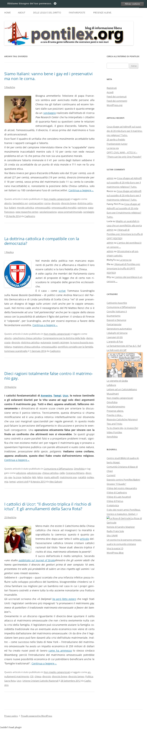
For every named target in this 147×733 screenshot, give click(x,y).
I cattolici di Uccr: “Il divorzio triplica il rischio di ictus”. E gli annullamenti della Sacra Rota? (47, 506)
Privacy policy (11, 715)
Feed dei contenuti (117, 96)
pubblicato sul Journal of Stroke (37, 560)
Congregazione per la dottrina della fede (64, 338)
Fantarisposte (77, 12)
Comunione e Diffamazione (58, 468)
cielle (62, 473)
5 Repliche (9, 87)
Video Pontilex (114, 432)
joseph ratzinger (60, 342)
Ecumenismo (113, 315)
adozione (21, 473)
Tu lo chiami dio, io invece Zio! (122, 428)
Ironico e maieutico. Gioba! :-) (122, 514)
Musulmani (113, 393)
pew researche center (27, 211)
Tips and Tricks (114, 423)
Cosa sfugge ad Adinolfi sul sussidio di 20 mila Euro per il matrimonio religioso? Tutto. (125, 131)
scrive (62, 290)
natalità (82, 477)
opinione (82, 207)
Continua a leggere (81, 190)
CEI (32, 676)
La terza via (113, 148)
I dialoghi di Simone (117, 333)
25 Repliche (10, 517)
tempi (12, 481)
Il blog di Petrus (115, 501)
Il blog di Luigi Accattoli (119, 496)
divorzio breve (68, 203)
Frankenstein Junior (117, 143)
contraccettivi (36, 203)
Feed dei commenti (117, 100)
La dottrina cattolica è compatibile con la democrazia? (41, 241)
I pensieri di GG (115, 337)
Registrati (112, 88)
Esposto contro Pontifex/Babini (123, 479)
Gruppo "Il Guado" (116, 484)
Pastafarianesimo (116, 406)
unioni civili (23, 481)
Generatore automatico (119, 328)
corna (47, 203)
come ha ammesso (60, 650)
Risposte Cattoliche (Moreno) (122, 419)
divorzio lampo (76, 676)
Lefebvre (111, 385)
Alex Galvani (55, 481)
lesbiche (26, 477)
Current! (111, 475)
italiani (12, 207)
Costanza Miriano (75, 473)
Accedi (110, 92)
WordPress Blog (115, 552)
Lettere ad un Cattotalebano (122, 389)
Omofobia (79, 468)
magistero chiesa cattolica (26, 346)
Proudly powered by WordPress (36, 715)
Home (7, 12)
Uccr (65, 395)
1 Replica (9, 252)
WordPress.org (114, 105)
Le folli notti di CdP (117, 350)
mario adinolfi (51, 477)
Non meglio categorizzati (57, 199)
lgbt (34, 477)
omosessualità (42, 207)
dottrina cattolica (30, 342)
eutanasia (46, 342)
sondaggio (49, 113)
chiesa (38, 676)
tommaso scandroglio (16, 351)
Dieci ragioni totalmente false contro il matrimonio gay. (48, 376)
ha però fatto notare (64, 599)
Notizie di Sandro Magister (121, 526)
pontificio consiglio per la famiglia (75, 346)
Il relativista (113, 505)
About (21, 12)
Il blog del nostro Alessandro (122, 488)
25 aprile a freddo (116, 139)
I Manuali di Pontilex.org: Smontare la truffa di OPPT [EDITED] (125, 234)
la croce (17, 477)
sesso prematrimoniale (70, 211)
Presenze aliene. (102, 12)
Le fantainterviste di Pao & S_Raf (124, 345)
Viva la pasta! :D (115, 548)
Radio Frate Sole (115, 531)
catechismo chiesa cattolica (27, 338)
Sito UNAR (112, 535)
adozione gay (34, 473)
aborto (8, 203)
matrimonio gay (68, 477)
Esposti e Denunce (116, 320)
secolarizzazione (48, 211)
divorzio (55, 203)
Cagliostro (29, 216)
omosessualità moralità (63, 207)
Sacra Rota (10, 680)
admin (110, 178)
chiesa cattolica (50, 473)
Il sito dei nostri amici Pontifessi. (124, 509)
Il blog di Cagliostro (117, 492)
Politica (89, 676)
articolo (84, 538)
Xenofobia (112, 436)
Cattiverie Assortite (117, 302)
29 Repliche (10, 387)
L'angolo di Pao (115, 341)
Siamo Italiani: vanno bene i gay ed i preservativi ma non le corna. (48, 76)
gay (10, 477)
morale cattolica (25, 207)
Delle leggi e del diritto (47, 12)
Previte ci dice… (115, 415)
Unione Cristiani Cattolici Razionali (40, 680)
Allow (132, 4)
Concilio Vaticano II (117, 311)
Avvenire (46, 395)
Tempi (57, 395)
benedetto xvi (20, 203)
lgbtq (40, 477)
